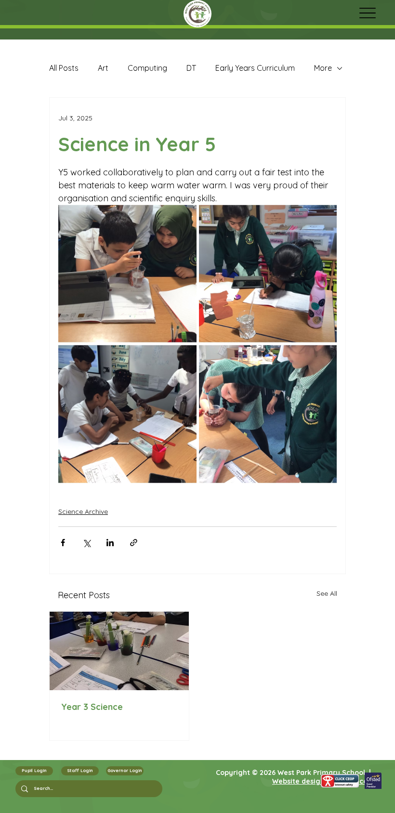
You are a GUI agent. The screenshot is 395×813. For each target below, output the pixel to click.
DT (191, 68)
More (323, 68)
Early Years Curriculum (255, 68)
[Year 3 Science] (119, 651)
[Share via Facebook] (62, 542)
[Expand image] (127, 274)
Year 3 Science (92, 706)
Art (103, 68)
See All (326, 593)
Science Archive (83, 511)
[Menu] (367, 12)
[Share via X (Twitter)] (86, 542)
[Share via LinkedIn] (110, 542)
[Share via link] (133, 542)
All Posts (64, 68)
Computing (147, 68)
